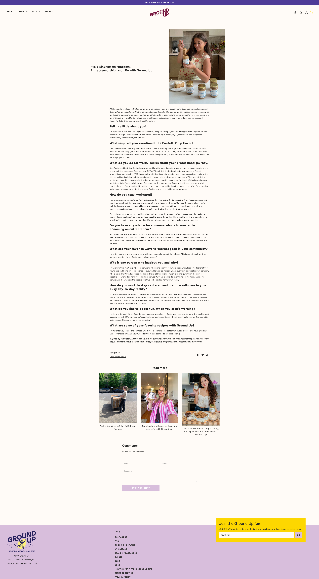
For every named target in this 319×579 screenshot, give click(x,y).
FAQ (117, 541)
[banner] (159, 12)
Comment (129, 471)
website (119, 171)
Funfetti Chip (122, 121)
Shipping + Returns (125, 545)
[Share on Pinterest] (207, 354)
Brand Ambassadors (126, 553)
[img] (295, 12)
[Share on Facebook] (198, 354)
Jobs (117, 565)
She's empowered (118, 356)
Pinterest (138, 171)
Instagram (128, 171)
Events (118, 557)
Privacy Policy (123, 577)
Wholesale (121, 549)
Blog (117, 561)
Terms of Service (124, 573)
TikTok (150, 171)
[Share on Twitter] (202, 354)
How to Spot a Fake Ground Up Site (133, 569)
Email (165, 463)
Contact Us (121, 537)
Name (127, 463)
